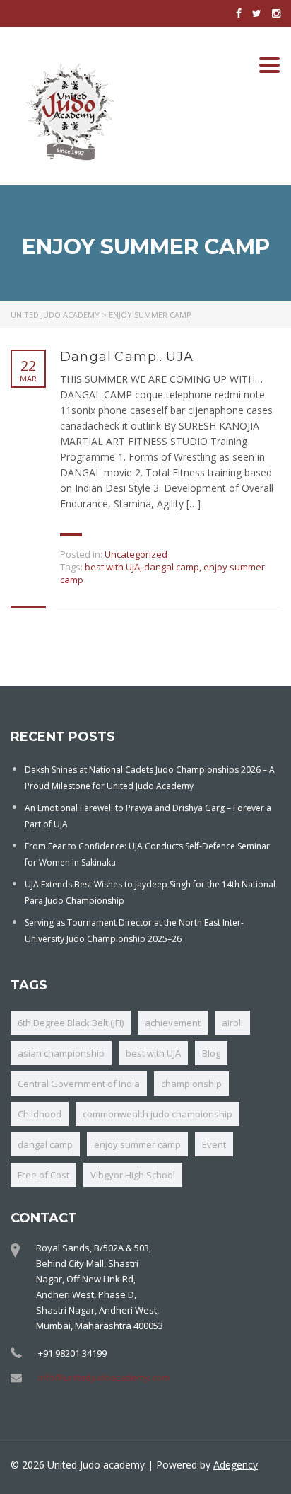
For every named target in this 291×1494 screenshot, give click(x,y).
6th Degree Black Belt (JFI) (71, 1022)
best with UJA (112, 567)
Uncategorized (136, 554)
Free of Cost (43, 1174)
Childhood (39, 1114)
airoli (232, 1022)
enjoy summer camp (137, 1144)
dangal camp (171, 567)
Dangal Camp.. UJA (127, 356)
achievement (173, 1022)
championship (191, 1083)
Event (214, 1144)
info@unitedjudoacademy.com (104, 1377)
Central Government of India (79, 1083)
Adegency (235, 1464)
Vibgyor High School (132, 1174)
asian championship (61, 1053)
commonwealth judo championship (157, 1114)
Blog (211, 1053)
